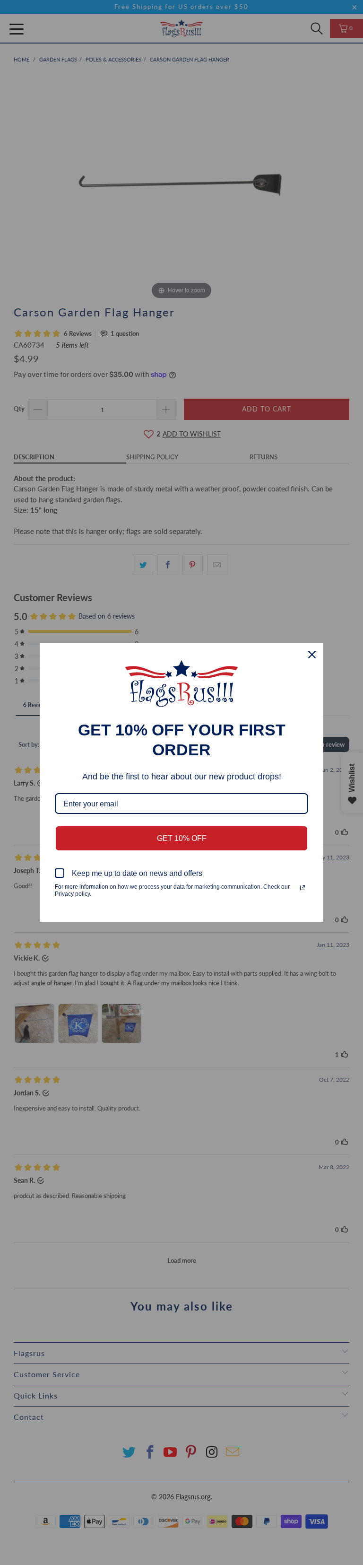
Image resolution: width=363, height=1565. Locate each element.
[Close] (312, 654)
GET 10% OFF (182, 838)
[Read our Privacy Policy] (302, 887)
